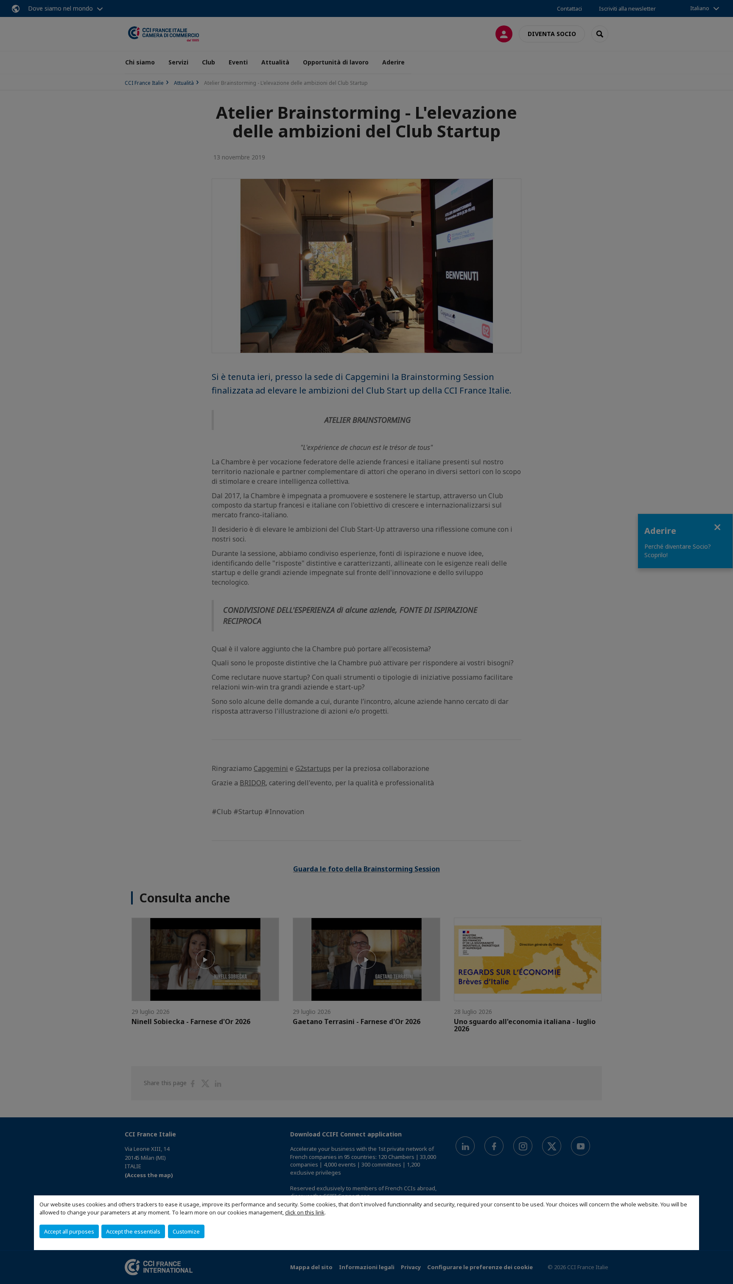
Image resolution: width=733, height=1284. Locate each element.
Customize (186, 1231)
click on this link (305, 1212)
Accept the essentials (133, 1231)
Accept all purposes (69, 1231)
